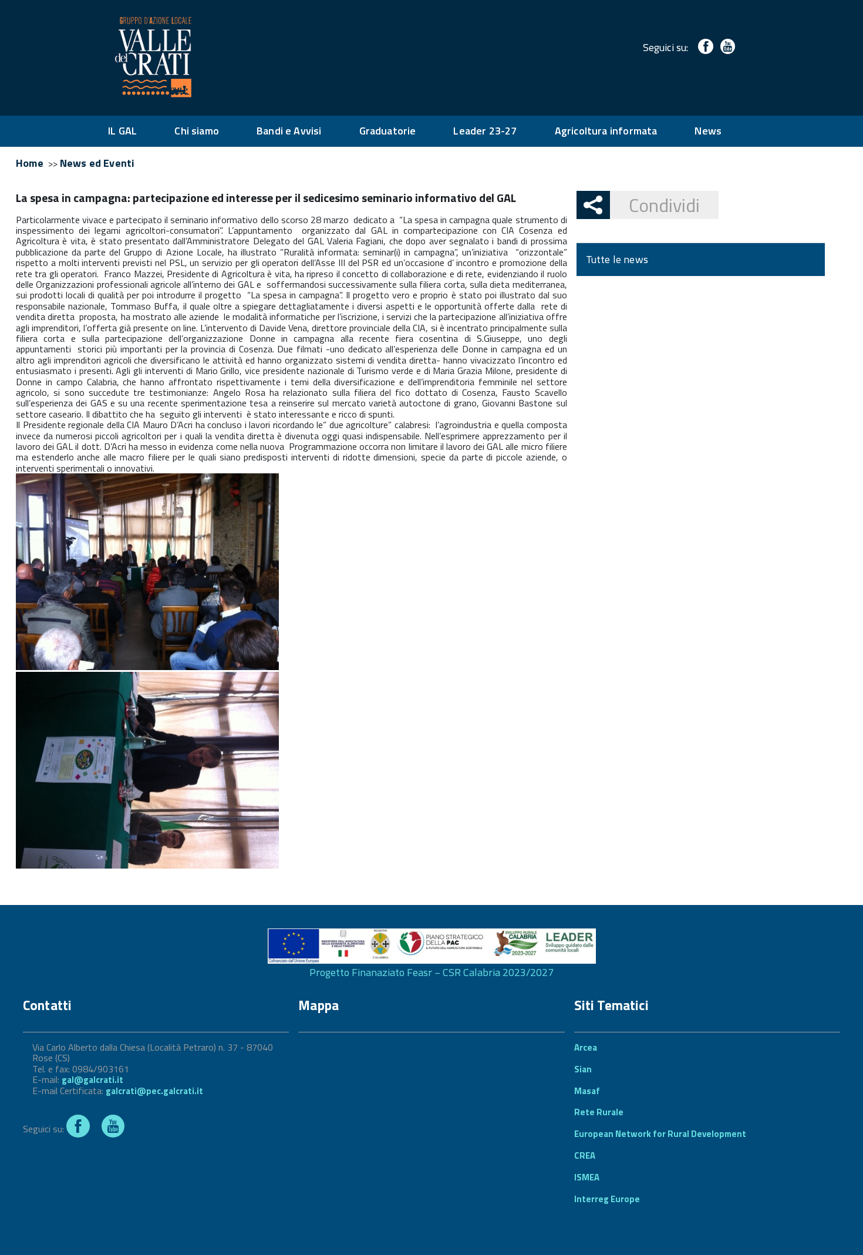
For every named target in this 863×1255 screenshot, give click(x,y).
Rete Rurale (598, 1112)
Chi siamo (196, 131)
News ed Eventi (97, 163)
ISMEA (586, 1177)
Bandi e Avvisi (289, 131)
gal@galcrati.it (92, 1079)
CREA (584, 1155)
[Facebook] (703, 47)
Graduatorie (387, 131)
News (708, 131)
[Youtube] (725, 47)
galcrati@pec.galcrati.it (154, 1091)
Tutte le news (617, 259)
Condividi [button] (664, 205)
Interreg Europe (607, 1199)
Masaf (587, 1091)
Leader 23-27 (485, 131)
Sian (583, 1069)
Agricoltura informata (606, 131)
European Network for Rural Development (660, 1133)
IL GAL (122, 131)
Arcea (585, 1047)
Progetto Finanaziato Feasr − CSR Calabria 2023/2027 (431, 972)
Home (29, 163)
